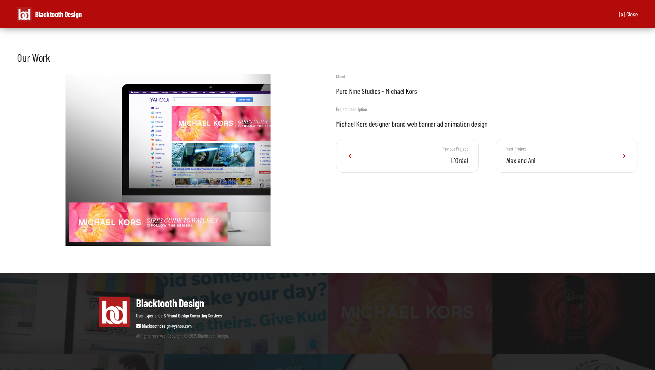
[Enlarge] (282, 82)
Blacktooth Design (58, 14)
